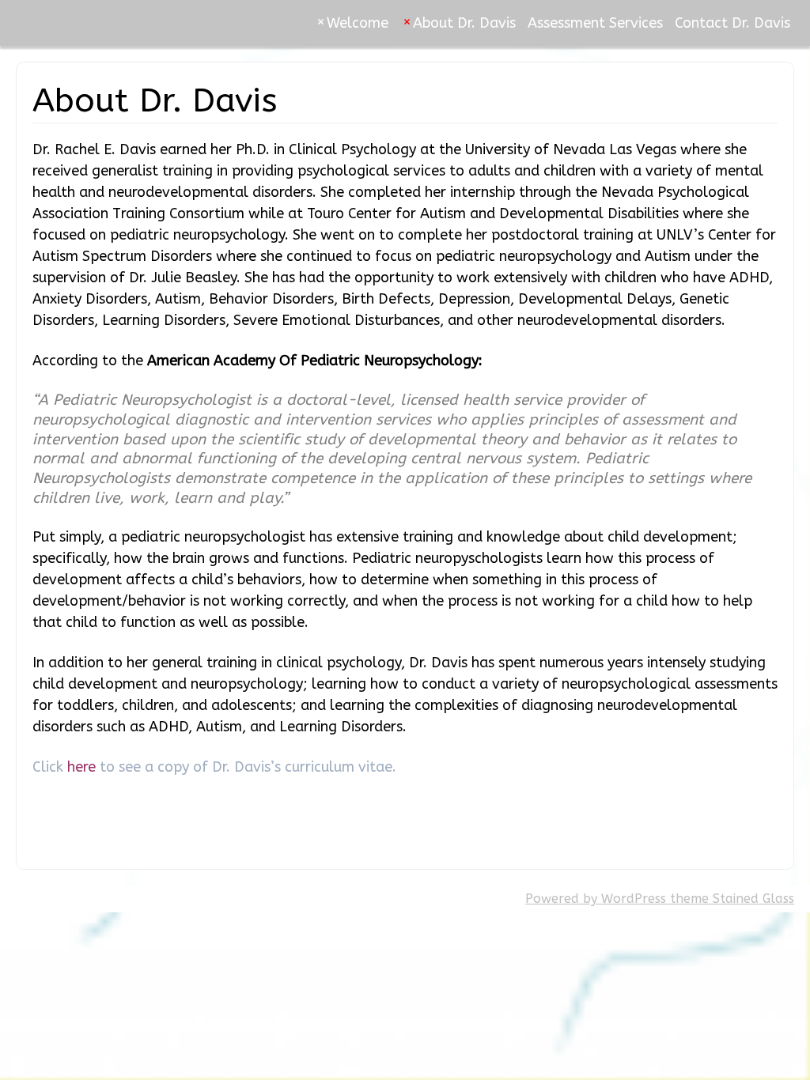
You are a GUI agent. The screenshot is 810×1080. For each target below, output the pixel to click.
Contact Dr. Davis (732, 23)
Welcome (357, 23)
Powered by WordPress (595, 898)
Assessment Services (595, 23)
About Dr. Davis (464, 23)
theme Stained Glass (730, 898)
